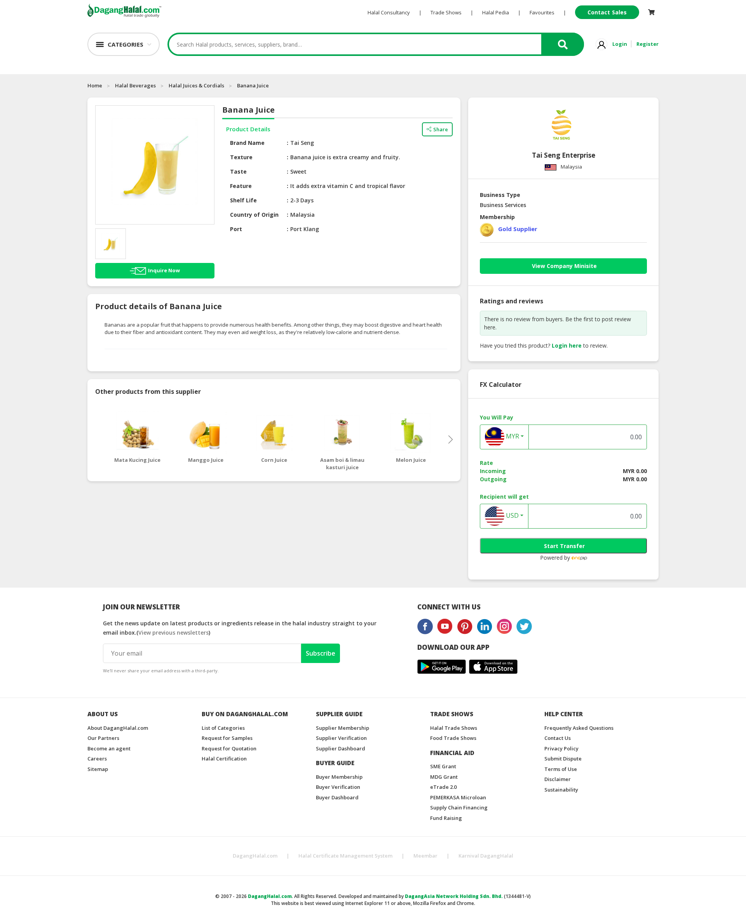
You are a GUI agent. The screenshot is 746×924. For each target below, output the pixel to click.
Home (94, 85)
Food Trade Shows (453, 737)
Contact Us (557, 737)
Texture (241, 157)
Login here (567, 345)
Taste (238, 171)
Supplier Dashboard (340, 748)
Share (440, 129)
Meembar (425, 855)
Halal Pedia (495, 12)
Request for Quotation (229, 748)
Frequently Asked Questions (579, 727)
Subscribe (320, 653)
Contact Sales (607, 12)
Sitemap (97, 769)
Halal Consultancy (389, 12)
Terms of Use (560, 769)
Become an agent (109, 748)
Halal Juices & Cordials (196, 85)
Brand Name (247, 142)
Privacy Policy (561, 748)
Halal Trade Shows (453, 727)
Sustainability (561, 789)
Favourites (542, 12)
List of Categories (223, 727)
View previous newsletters (173, 632)
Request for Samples (227, 737)
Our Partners (103, 737)
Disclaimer (557, 779)
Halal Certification (224, 758)
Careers (97, 758)
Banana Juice (253, 85)
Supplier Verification (341, 737)
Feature (241, 186)
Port (236, 229)
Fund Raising (446, 817)
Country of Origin (254, 214)
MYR (511, 436)
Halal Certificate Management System (345, 855)
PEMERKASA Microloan (458, 797)
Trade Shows (446, 12)
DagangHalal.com (255, 855)
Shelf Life (243, 200)
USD (511, 515)
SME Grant (443, 766)
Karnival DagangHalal (485, 855)
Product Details (248, 129)
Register (647, 43)
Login (619, 43)
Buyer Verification (338, 786)
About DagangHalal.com (117, 727)
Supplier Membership (342, 727)
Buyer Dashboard (337, 797)
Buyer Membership (339, 776)
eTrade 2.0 (443, 786)
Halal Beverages (135, 85)
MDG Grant (444, 776)
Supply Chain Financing (459, 807)
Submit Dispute (563, 758)
